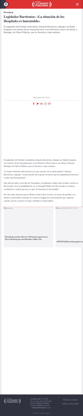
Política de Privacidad (70, 404)
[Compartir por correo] (49, 104)
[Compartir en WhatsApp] (45, 104)
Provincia (8, 12)
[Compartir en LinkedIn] (41, 104)
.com (41, 408)
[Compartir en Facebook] (34, 104)
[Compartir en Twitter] (38, 104)
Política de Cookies (70, 400)
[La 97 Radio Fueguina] (42, 4)
